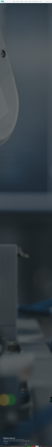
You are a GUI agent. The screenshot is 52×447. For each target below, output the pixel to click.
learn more (6, 443)
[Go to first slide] (51, 227)
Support (30, 1)
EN (50, 1)
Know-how (26, 1)
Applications (22, 1)
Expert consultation (35, 1)
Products (14, 1)
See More (26, 444)
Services (17, 1)
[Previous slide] (51, 224)
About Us (40, 1)
